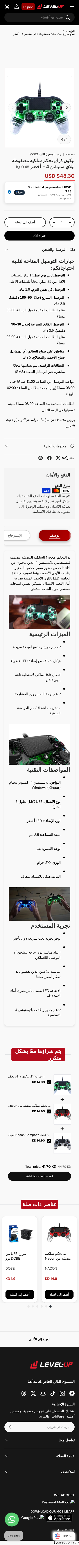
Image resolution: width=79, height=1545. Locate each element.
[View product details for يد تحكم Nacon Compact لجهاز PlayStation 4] (62, 1143)
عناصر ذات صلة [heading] (39, 1204)
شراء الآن (39, 235)
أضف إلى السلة (25, 222)
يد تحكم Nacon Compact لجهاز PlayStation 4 (28, 1135)
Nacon (70, 154)
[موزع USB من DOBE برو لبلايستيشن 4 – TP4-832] (19, 1234)
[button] (7, 6)
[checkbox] (49, 1082)
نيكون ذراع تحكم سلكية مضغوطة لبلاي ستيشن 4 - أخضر (44, 34)
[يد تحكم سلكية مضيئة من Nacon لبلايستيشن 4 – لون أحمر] (59, 1234)
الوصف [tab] (54, 535)
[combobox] (39, 17)
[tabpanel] (39, 788)
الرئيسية (70, 31)
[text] (39, 1054)
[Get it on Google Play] (25, 1517)
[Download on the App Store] (59, 1518)
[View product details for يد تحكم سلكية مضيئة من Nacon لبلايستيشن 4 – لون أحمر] (62, 1114)
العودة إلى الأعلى (39, 1339)
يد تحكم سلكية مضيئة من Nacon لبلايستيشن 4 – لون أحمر (29, 1106)
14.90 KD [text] (38, 1082)
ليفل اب (60, 1530)
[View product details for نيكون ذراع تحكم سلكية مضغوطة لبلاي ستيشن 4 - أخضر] (62, 1084)
